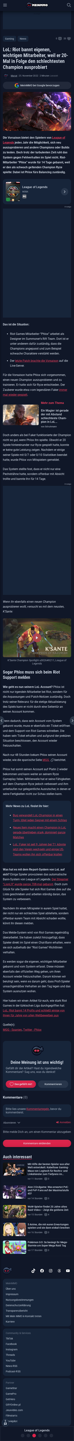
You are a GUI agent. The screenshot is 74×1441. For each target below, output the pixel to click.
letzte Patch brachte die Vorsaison (36, 360)
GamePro (11, 1393)
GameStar (11, 1388)
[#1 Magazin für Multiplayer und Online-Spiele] (37, 5)
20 (65, 38)
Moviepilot (11, 1421)
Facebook (11, 1344)
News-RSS (11, 1366)
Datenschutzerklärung (18, 1305)
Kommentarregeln (37, 1109)
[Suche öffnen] (69, 5)
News (23, 38)
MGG (46, 760)
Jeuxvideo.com (14, 1410)
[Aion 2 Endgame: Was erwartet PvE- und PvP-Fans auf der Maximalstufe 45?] (14, 1192)
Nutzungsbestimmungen (20, 1299)
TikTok (9, 1338)
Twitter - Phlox (32, 1029)
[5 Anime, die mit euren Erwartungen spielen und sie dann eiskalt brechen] (14, 1229)
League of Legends (34, 187)
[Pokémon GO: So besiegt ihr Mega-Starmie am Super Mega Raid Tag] (14, 1247)
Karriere (10, 1321)
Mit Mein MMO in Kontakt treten (23, 1316)
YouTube (10, 1360)
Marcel (14, 75)
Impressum (12, 1294)
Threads (10, 1354)
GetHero (10, 1399)
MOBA (25, 191)
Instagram (12, 1349)
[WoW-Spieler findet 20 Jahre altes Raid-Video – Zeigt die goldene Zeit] (14, 1211)
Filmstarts (11, 1415)
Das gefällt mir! (23, 1084)
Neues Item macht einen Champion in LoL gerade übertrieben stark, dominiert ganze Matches (39, 832)
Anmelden (65, 1122)
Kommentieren (53, 1084)
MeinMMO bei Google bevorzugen (39, 85)
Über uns (11, 1288)
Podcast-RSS (13, 1371)
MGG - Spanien (12, 1029)
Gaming (9, 38)
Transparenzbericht (17, 1310)
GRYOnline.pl (13, 1404)
